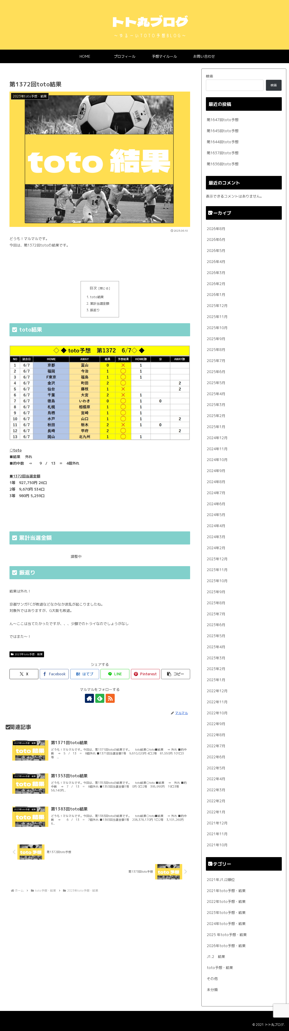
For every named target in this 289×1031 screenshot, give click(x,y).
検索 (209, 76)
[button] (175, 674)
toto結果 (97, 297)
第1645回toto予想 (222, 130)
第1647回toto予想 (222, 119)
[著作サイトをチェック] (89, 698)
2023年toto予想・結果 (29, 654)
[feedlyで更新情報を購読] (99, 698)
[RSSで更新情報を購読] (110, 698)
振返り (95, 310)
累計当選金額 (99, 303)
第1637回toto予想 (222, 152)
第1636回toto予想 (222, 163)
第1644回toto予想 (222, 141)
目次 (93, 288)
